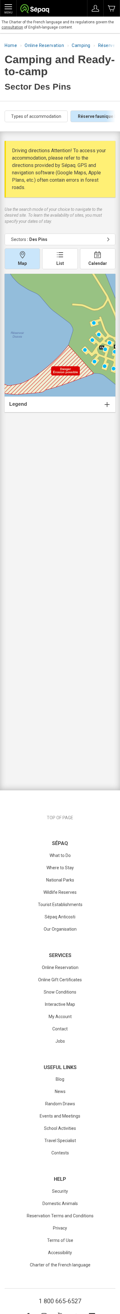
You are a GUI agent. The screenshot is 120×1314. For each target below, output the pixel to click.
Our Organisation (60, 929)
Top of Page (60, 817)
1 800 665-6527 (60, 1301)
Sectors (29, 239)
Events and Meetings (60, 1116)
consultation (12, 27)
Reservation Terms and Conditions (60, 1215)
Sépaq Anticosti (60, 916)
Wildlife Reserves (60, 892)
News (60, 1091)
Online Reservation (44, 45)
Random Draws (60, 1103)
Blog (60, 1079)
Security (60, 1191)
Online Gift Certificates (60, 979)
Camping (81, 45)
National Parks (60, 880)
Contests (60, 1152)
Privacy (60, 1228)
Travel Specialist (60, 1140)
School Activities (60, 1128)
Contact (60, 1028)
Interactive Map (60, 1004)
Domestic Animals (60, 1203)
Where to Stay (60, 867)
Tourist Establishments (60, 904)
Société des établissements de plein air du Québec (34, 9)
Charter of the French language (60, 1264)
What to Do (60, 855)
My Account (60, 1016)
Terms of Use (60, 1240)
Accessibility (60, 1252)
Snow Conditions (60, 992)
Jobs (60, 1041)
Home (11, 45)
